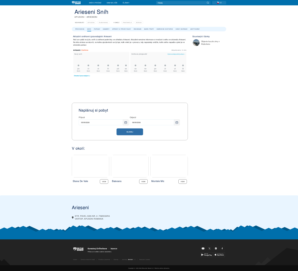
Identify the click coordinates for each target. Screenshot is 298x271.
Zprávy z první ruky (121, 29)
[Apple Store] (219, 254)
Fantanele (127, 22)
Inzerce (114, 248)
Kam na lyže (112, 3)
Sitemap (116, 259)
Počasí (97, 29)
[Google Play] (206, 254)
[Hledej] (207, 2)
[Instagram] (215, 248)
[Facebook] (222, 248)
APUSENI (79, 17)
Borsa (139, 22)
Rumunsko (103, 22)
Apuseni (91, 22)
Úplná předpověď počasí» (176, 54)
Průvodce (79, 29)
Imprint (75, 259)
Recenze (137, 29)
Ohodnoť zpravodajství (81, 76)
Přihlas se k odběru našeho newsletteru (99, 252)
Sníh (89, 29)
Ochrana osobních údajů (88, 259)
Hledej (130, 132)
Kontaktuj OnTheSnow (97, 248)
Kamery (106, 29)
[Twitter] (209, 248)
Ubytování (195, 29)
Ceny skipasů (182, 29)
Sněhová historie (165, 29)
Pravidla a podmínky (104, 259)
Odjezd (133, 117)
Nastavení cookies (144, 259)
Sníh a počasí (95, 3)
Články (126, 3)
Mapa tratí (149, 29)
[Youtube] (203, 248)
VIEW (104, 181)
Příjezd (82, 117)
